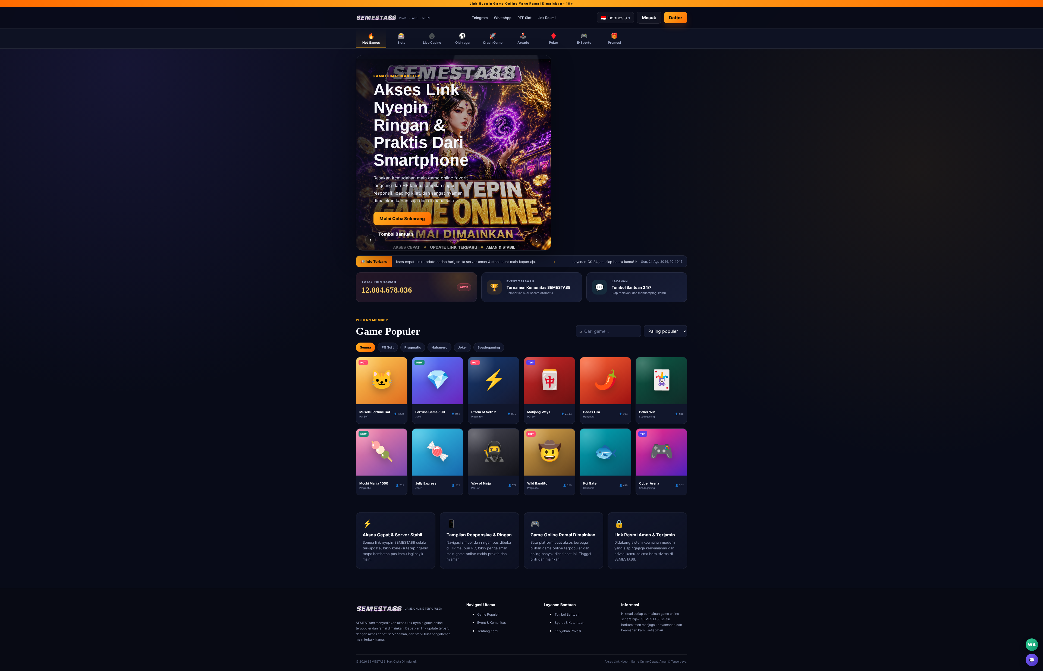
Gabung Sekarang (398, 243)
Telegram (480, 17)
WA (1032, 644)
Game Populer (488, 614)
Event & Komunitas (491, 623)
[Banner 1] (444, 239)
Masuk (649, 17)
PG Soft (388, 347)
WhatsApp (502, 17)
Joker (462, 347)
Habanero (439, 347)
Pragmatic (412, 347)
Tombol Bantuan (567, 614)
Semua (365, 347)
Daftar (675, 17)
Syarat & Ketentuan (569, 623)
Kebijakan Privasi (568, 631)
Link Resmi (546, 17)
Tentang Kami (487, 631)
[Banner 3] (463, 239)
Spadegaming (488, 347)
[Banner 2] (453, 239)
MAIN (381, 399)
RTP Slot (524, 17)
